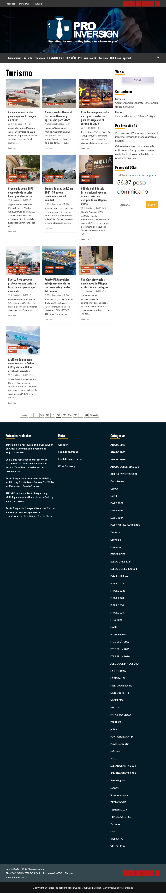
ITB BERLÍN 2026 (120, 656)
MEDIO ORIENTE (120, 692)
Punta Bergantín (119, 743)
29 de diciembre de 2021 (92, 291)
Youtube (37, 3)
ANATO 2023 (117, 444)
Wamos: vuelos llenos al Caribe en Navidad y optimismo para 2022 (58, 116)
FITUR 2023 (117, 598)
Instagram (24, 3)
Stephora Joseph (119, 794)
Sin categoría (117, 780)
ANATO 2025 (117, 452)
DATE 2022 (116, 503)
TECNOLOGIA (118, 802)
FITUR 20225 (117, 590)
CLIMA (114, 488)
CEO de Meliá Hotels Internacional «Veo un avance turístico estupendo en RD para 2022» (94, 196)
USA (112, 831)
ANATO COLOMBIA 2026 (124, 466)
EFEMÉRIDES (117, 554)
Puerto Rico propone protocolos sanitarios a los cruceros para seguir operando (22, 285)
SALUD (114, 758)
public (113, 729)
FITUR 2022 (117, 583)
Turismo (103, 58)
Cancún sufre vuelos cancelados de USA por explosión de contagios (94, 283)
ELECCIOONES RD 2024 (123, 568)
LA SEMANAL (118, 678)
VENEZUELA (117, 846)
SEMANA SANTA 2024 (123, 765)
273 (64, 415)
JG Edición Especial (120, 58)
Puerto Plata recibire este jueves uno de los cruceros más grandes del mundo (57, 285)
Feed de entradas (68, 451)
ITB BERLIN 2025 (120, 649)
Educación (116, 546)
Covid (11, 267)
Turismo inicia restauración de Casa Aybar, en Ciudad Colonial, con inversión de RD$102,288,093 (29, 448)
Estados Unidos (119, 576)
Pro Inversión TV (87, 58)
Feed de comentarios (70, 458)
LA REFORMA (118, 670)
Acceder (63, 444)
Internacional (21, 267)
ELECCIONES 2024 (120, 561)
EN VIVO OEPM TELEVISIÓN (61, 58)
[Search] (158, 57)
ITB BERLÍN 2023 (120, 641)
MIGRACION (117, 700)
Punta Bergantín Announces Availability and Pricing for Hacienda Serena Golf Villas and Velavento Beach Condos (30, 482)
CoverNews (109, 887)
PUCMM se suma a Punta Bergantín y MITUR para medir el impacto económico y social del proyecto (29, 497)
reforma (115, 751)
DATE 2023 (116, 510)
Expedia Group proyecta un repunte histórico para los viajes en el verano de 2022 (95, 118)
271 (52, 415)
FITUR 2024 (117, 605)
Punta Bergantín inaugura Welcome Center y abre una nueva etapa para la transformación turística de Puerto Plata (30, 512)
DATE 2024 (116, 517)
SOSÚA (114, 787)
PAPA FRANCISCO (120, 714)
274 (69, 415)
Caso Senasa (117, 481)
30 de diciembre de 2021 (19, 200)
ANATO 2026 (117, 459)
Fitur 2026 (116, 619)
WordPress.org (66, 466)
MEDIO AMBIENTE (121, 685)
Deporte (115, 532)
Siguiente (94, 415)
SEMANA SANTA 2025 (123, 773)
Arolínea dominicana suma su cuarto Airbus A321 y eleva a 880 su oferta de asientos (21, 365)
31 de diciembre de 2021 (19, 124)
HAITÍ (113, 627)
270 (47, 415)
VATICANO (116, 838)
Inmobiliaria (14, 58)
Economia (13, 100)
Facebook (10, 3)
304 (86, 415)
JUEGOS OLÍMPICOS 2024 (125, 663)
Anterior (23, 415)
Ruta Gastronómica (34, 58)
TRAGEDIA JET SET (121, 816)
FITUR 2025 (117, 612)
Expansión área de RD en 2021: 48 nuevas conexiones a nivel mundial (59, 194)
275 (75, 415)
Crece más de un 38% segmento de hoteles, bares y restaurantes (21, 192)
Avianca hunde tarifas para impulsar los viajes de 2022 (22, 116)
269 (42, 415)
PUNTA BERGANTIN (122, 736)
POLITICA (116, 722)
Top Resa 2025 (118, 809)
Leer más (12, 148)
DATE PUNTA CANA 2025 (125, 525)
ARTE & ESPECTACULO (123, 474)
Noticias (22, 100)
